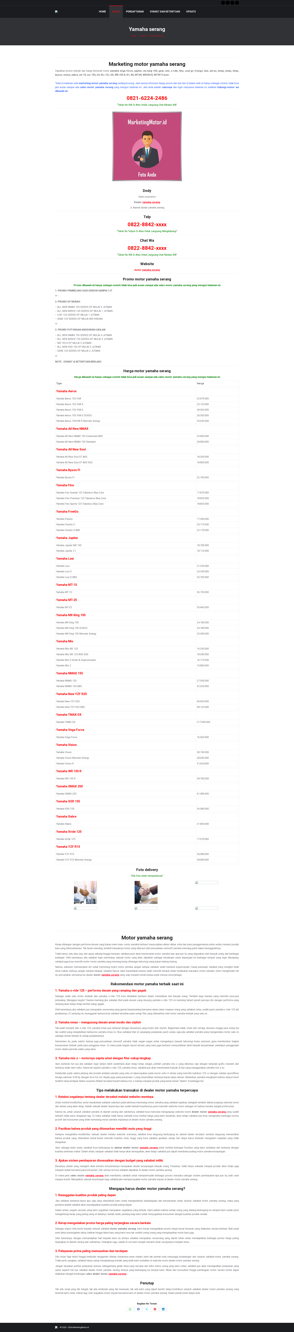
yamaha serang (167, 64)
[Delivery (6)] (206, 918)
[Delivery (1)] (85, 892)
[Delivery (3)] (206, 892)
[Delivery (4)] (85, 918)
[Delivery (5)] (146, 918)
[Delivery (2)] (146, 892)
